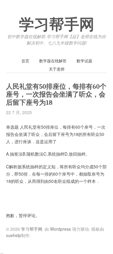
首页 (25, 61)
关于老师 (56, 69)
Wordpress (60, 229)
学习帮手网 (56, 25)
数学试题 (84, 61)
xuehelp (13, 235)
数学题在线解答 (53, 61)
